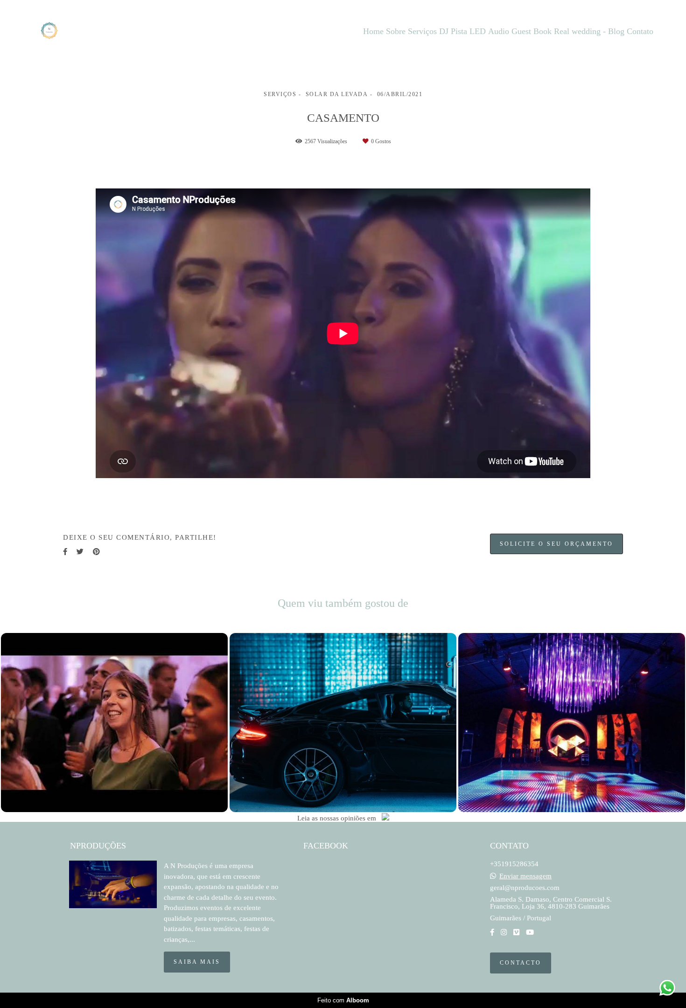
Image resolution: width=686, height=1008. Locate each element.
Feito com (343, 1000)
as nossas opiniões (338, 818)
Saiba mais (197, 962)
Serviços (422, 31)
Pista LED (468, 31)
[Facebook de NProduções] (492, 932)
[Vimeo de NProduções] (516, 932)
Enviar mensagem (525, 876)
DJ (443, 31)
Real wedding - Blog (589, 31)
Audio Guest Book (520, 31)
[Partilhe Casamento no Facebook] (65, 552)
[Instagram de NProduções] (504, 932)
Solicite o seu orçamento (556, 544)
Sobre (396, 31)
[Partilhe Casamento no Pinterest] (96, 552)
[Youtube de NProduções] (530, 932)
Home (373, 31)
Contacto (520, 962)
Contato (640, 31)
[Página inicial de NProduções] (64, 31)
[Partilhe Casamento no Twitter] (80, 552)
